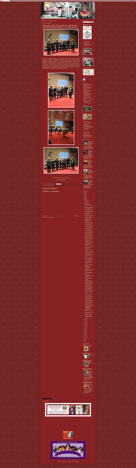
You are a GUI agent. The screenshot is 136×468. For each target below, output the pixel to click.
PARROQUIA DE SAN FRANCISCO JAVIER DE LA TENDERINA (88, 85)
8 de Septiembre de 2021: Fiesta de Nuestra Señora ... (88, 287)
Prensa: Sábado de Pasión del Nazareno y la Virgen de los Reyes (90, 182)
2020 (84, 328)
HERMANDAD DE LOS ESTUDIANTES (87, 43)
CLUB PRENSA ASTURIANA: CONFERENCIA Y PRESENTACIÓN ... (88, 307)
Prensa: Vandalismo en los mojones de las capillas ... (88, 301)
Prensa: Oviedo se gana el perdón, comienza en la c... (88, 230)
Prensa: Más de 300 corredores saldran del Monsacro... (88, 278)
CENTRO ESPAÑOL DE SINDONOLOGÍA (87, 95)
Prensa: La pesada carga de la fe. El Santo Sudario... (88, 224)
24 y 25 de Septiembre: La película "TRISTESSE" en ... (88, 289)
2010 (84, 341)
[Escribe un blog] (57, 184)
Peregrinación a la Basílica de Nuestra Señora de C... (88, 316)
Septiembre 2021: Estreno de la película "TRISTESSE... (88, 291)
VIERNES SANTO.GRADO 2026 (91, 363)
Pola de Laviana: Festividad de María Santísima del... (88, 216)
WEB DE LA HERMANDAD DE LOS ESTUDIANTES (88, 87)
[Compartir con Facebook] (59, 184)
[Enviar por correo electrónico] (56, 184)
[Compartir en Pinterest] (60, 184)
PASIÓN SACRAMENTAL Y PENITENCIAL (88, 101)
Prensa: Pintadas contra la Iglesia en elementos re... (88, 303)
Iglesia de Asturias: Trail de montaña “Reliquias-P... (88, 285)
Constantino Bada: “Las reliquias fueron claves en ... (88, 281)
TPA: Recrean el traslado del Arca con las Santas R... (88, 260)
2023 (84, 196)
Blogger (77, 461)
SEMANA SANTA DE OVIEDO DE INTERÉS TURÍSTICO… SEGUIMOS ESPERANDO (90, 152)
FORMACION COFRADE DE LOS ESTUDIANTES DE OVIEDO (88, 383)
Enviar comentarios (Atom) (50, 217)
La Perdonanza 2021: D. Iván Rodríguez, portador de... (88, 283)
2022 (84, 197)
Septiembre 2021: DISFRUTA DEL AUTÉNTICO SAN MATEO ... (88, 270)
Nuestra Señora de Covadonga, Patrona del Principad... (88, 276)
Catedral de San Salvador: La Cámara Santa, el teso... (88, 208)
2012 (84, 338)
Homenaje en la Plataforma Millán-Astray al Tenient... (88, 314)
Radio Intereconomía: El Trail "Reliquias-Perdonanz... (88, 236)
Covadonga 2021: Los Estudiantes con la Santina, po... (88, 310)
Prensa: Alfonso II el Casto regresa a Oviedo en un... (88, 254)
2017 (84, 332)
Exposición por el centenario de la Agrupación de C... (88, 265)
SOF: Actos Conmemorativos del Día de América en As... (88, 226)
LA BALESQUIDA (86, 129)
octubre (86, 202)
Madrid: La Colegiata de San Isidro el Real (88, 214)
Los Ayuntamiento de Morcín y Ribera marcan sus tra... (88, 305)
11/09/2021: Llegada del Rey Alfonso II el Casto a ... (88, 258)
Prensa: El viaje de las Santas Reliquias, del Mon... (88, 297)
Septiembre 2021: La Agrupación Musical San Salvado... (88, 220)
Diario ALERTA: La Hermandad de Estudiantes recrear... (88, 252)
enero (85, 327)
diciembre (86, 199)
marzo (86, 324)
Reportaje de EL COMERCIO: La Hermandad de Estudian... (88, 248)
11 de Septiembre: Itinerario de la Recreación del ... (88, 312)
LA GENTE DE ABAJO (87, 353)
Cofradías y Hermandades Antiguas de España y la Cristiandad (88, 369)
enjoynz (69, 461)
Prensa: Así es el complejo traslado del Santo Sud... (88, 234)
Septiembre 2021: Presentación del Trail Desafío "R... (88, 267)
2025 (84, 193)
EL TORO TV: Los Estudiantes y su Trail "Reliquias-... (88, 295)
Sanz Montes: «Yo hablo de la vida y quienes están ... (88, 242)
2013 (84, 337)
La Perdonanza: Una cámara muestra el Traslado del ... (88, 232)
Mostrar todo (92, 394)
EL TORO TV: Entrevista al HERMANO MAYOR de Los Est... (88, 273)
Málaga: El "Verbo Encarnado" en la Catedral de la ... (88, 211)
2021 (84, 198)
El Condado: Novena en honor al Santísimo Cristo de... (88, 228)
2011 (84, 339)
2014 (84, 336)
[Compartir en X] (58, 184)
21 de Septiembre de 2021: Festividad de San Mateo (88, 222)
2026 (84, 192)
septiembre (86, 203)
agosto (86, 318)
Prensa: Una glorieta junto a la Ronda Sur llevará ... (88, 299)
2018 (84, 331)
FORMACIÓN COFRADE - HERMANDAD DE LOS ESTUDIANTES (87, 91)
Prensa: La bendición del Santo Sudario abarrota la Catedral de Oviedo (90, 162)
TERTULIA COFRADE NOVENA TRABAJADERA (88, 128)
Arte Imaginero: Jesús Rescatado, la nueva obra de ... (88, 205)
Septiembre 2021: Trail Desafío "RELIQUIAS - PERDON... (88, 238)
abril (85, 323)
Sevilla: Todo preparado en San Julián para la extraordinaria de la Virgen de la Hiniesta (90, 143)
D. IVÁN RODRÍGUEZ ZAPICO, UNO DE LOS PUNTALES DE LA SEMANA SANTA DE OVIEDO (88, 172)
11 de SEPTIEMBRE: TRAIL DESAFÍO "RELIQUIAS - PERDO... (88, 262)
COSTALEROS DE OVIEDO (88, 122)
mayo (85, 322)
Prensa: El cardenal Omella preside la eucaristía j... (88, 218)
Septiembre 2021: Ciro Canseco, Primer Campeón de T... (88, 245)
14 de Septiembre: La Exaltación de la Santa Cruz (88, 240)
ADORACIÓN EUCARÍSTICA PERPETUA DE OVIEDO (88, 94)
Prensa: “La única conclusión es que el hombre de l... (88, 209)
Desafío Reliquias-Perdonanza (49, 185)
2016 (84, 333)
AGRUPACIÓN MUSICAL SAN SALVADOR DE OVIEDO (88, 45)
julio (85, 319)
